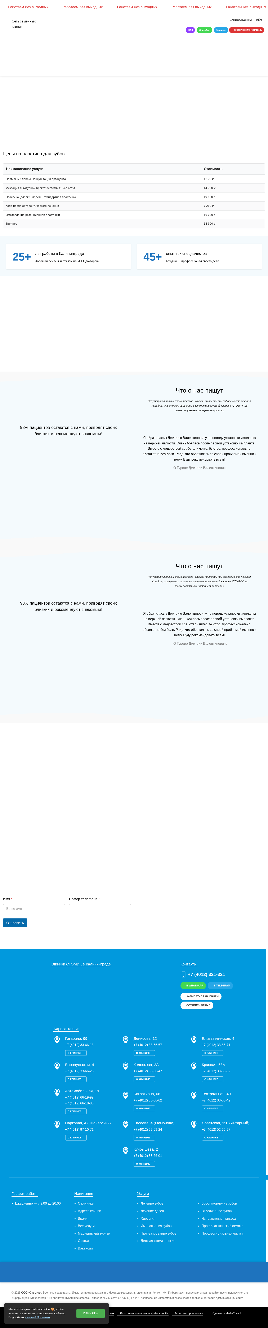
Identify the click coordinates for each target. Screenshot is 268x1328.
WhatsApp (204, 30)
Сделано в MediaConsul (227, 1313)
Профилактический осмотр (222, 1226)
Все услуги (86, 1226)
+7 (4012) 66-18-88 (79, 1103)
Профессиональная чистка (222, 1233)
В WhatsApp (194, 985)
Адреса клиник (89, 1211)
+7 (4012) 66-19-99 (79, 1097)
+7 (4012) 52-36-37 (216, 1129)
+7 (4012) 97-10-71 (79, 1129)
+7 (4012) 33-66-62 (148, 1100)
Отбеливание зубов (216, 1211)
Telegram (221, 30)
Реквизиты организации (189, 1313)
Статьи (83, 1241)
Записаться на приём (246, 19)
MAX (190, 30)
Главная (8, 53)
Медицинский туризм (94, 1233)
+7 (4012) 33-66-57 (148, 1045)
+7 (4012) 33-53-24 (148, 1129)
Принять (90, 1313)
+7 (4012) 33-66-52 (216, 1071)
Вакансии (85, 1248)
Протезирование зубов (159, 1233)
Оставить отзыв (198, 1005)
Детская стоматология (158, 1241)
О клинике (74, 1053)
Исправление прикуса (218, 1218)
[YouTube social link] (136, 1272)
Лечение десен (152, 1211)
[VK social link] (154, 1272)
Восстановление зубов (219, 1203)
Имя (7, 899)
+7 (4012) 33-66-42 (216, 1100)
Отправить (15, 923)
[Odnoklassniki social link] (142, 1272)
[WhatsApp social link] (148, 1272)
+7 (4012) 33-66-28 (79, 1071)
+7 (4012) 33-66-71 (216, 1045)
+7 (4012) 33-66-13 (79, 1045)
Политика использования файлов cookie (144, 1313)
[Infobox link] (203, 20)
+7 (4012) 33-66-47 (148, 1071)
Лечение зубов (152, 1203)
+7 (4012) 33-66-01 (148, 1156)
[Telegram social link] (160, 1272)
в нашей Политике (37, 1317)
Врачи (83, 1218)
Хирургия (148, 1218)
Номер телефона (84, 899)
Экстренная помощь (248, 30)
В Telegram (222, 985)
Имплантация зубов (156, 1226)
